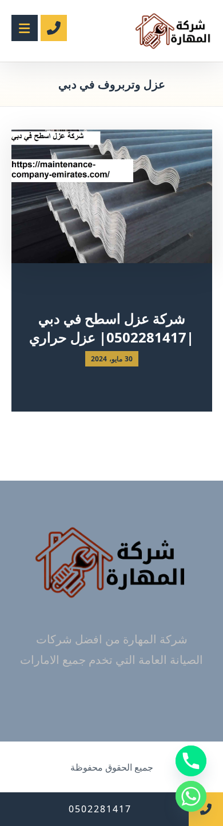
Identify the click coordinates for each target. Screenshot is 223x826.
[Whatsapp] (191, 796)
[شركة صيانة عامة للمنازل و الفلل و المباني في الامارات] (173, 30)
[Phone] (191, 761)
